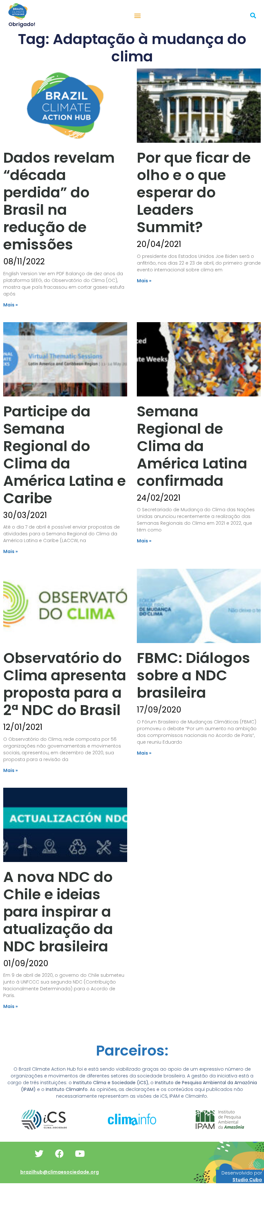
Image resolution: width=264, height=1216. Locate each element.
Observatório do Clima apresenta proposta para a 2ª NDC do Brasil (64, 684)
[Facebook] (59, 1153)
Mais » (10, 305)
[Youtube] (80, 1153)
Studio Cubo (247, 1179)
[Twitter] (39, 1153)
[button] (137, 15)
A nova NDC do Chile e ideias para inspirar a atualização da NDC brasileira (58, 912)
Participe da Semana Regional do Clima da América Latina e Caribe (64, 454)
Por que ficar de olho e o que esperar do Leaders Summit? (194, 192)
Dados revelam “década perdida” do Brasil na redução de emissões (59, 201)
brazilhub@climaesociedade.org (59, 1172)
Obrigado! (21, 24)
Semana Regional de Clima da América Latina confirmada (192, 446)
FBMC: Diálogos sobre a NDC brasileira (193, 675)
